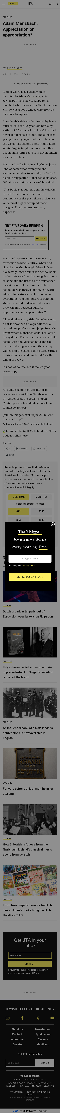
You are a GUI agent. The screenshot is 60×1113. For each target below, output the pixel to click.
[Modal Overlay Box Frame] (30, 556)
